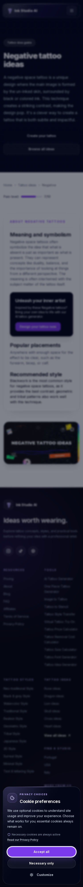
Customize (45, 875)
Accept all (41, 852)
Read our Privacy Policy (22, 839)
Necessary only (41, 863)
